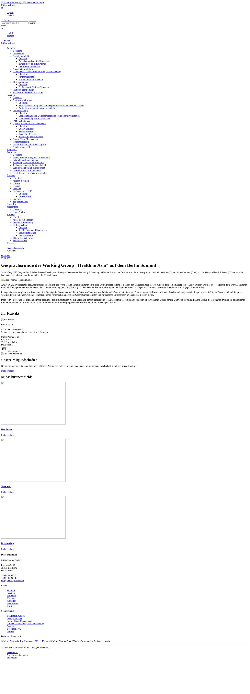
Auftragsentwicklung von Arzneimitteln (37, 108)
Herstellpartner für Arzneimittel (27, 170)
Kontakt (10, 243)
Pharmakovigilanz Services (31, 136)
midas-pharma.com (15, 248)
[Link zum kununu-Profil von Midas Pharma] (25, 641)
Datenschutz (12, 652)
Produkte (11, 48)
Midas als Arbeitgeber (23, 220)
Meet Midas (12, 207)
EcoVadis (17, 199)
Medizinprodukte (20, 82)
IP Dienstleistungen (21, 121)
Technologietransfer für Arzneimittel (29, 165)
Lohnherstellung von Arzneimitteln (34, 118)
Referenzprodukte (21, 142)
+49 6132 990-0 (8, 575)
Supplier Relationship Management (29, 168)
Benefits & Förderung (23, 222)
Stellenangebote (20, 225)
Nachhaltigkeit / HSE (22, 191)
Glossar (10, 631)
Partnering (11, 152)
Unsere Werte (25, 196)
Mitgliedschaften (20, 201)
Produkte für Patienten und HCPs (28, 92)
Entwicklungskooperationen (25, 160)
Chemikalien (18, 53)
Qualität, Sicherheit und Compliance (29, 123)
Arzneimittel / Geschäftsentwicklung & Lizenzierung (37, 71)
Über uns (11, 175)
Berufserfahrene (26, 235)
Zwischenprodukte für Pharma (32, 64)
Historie (16, 183)
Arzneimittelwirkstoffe (23, 69)
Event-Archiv (19, 212)
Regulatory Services (28, 134)
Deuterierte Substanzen (29, 66)
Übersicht (17, 51)
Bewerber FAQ (20, 240)
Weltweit (17, 188)
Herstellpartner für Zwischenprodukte (30, 173)
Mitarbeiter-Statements (23, 238)
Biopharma (12, 149)
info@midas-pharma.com (12, 580)
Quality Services (26, 129)
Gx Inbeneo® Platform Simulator (34, 87)
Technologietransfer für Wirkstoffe (28, 162)
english (10, 12)
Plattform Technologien (23, 90)
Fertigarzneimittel (26, 77)
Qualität (16, 186)
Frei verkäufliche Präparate (31, 79)
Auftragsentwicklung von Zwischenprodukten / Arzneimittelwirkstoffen (51, 105)
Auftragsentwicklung (22, 100)
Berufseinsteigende (27, 233)
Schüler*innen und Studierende (33, 230)
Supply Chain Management (25, 139)
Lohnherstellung (20, 110)
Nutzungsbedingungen (17, 655)
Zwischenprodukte (21, 56)
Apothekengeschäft (21, 147)
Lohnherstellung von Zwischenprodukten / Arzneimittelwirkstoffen (49, 116)
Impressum (12, 657)
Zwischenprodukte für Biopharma (34, 61)
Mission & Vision (21, 181)
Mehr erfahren (7, 371)
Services (11, 95)
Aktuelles (11, 204)
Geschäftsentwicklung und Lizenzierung (31, 157)
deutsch (10, 15)
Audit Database (26, 131)
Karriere (10, 214)
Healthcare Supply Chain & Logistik (29, 144)
